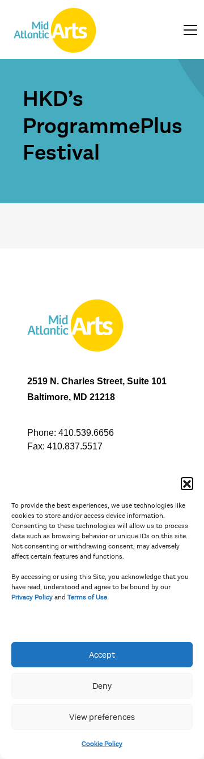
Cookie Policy (102, 744)
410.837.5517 (75, 446)
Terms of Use (87, 597)
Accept (102, 655)
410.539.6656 (86, 433)
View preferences (102, 717)
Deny (102, 686)
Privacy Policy (32, 597)
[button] (187, 483)
